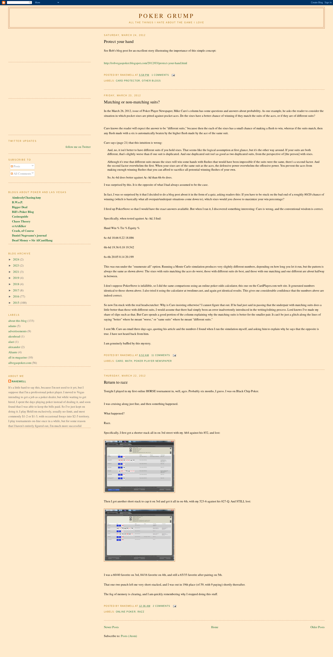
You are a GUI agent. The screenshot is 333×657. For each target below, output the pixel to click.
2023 (16, 265)
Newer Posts (111, 627)
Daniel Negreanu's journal (29, 235)
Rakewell (19, 381)
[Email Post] (173, 75)
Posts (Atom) (129, 636)
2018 (16, 284)
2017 (16, 290)
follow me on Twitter (78, 147)
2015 (16, 303)
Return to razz (116, 382)
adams (12, 326)
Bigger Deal (19, 207)
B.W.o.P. (17, 202)
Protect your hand (119, 41)
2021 (16, 272)
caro (119, 361)
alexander (14, 347)
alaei (11, 342)
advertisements (17, 331)
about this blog (17, 321)
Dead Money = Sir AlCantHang (32, 240)
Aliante (12, 352)
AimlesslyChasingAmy (26, 197)
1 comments (160, 75)
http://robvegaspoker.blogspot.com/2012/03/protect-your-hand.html (145, 63)
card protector (128, 80)
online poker (126, 611)
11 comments (160, 355)
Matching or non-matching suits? (132, 102)
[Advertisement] (24, 43)
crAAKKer (19, 226)
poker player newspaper (153, 361)
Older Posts (317, 627)
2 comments (161, 606)
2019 (16, 278)
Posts (16, 166)
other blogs (151, 80)
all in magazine (17, 357)
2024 (16, 259)
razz (141, 611)
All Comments (22, 174)
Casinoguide (20, 216)
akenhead (14, 336)
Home (214, 627)
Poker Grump (166, 16)
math (128, 361)
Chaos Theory (21, 221)
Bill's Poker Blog (23, 212)
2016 (16, 296)
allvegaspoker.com (19, 363)
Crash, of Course (23, 230)
